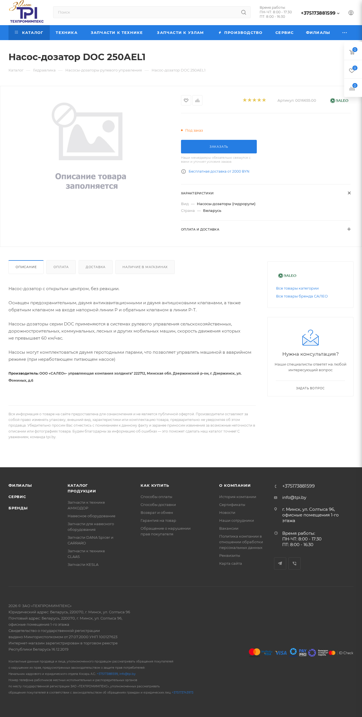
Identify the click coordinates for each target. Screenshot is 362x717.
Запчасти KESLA (83, 564)
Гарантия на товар (158, 520)
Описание (26, 267)
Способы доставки (158, 504)
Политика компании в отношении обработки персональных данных (241, 542)
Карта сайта (230, 563)
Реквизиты (229, 555)
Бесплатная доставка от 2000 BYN (219, 171)
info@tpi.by (294, 497)
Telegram (280, 563)
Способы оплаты (156, 496)
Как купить (155, 485)
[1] (244, 100)
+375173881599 (318, 13)
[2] (249, 100)
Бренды (18, 508)
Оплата (61, 267)
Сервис (17, 496)
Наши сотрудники (236, 520)
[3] (254, 100)
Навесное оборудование (91, 516)
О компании (235, 485)
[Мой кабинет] (351, 13)
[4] (259, 100)
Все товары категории (297, 288)
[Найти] (244, 12)
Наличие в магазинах (145, 267)
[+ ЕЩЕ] (345, 32)
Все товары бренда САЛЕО (302, 296)
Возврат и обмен (157, 512)
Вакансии (228, 528)
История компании (237, 496)
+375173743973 (182, 692)
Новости (227, 512)
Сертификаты (232, 504)
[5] (263, 100)
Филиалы (20, 485)
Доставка (95, 267)
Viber (294, 563)
